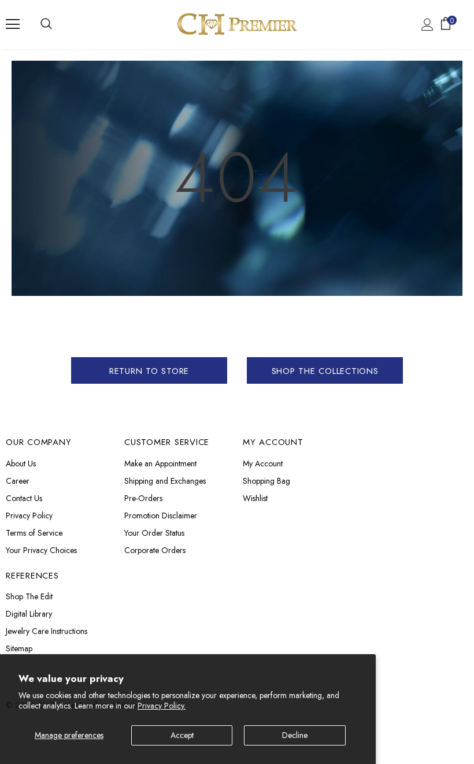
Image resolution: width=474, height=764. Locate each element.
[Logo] (237, 24)
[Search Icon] (46, 24)
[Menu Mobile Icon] (13, 24)
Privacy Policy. (162, 705)
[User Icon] (427, 24)
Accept (182, 735)
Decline (295, 735)
